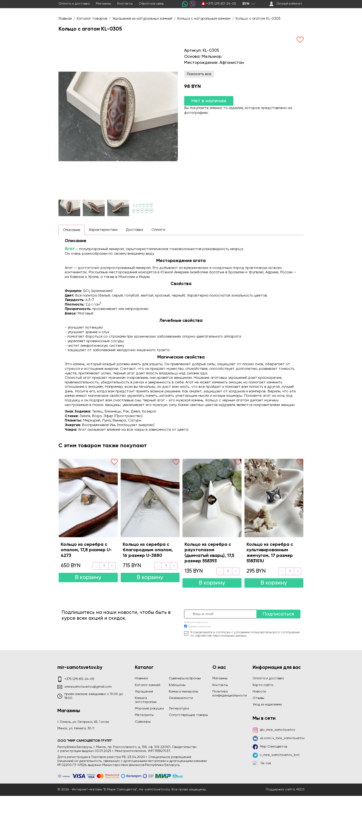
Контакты (125, 3)
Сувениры (143, 721)
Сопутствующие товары (188, 715)
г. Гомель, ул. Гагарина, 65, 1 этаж (83, 722)
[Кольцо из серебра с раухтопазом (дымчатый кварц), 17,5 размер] (212, 498)
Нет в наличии (208, 100)
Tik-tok (265, 763)
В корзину (88, 577)
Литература (179, 708)
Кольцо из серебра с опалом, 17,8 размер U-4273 (86, 550)
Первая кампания (199, 626)
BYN (245, 4)
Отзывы (258, 698)
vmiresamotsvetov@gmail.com (88, 687)
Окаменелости (181, 698)
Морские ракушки (149, 708)
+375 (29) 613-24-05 (221, 3)
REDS (300, 789)
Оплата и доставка (74, 3)
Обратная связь (151, 3)
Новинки (141, 678)
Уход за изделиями (267, 704)
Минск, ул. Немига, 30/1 (75, 728)
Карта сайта (263, 685)
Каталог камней (147, 685)
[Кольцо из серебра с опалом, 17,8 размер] (88, 498)
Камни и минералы (183, 691)
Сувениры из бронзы (185, 678)
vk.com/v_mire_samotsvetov (282, 738)
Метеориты (144, 715)
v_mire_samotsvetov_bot (280, 755)
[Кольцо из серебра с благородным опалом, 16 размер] (150, 498)
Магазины (103, 3)
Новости (259, 691)
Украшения (144, 691)
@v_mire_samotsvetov (277, 730)
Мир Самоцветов (273, 746)
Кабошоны (177, 685)
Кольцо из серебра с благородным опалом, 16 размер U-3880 (148, 550)
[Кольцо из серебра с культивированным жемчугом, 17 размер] (274, 498)
